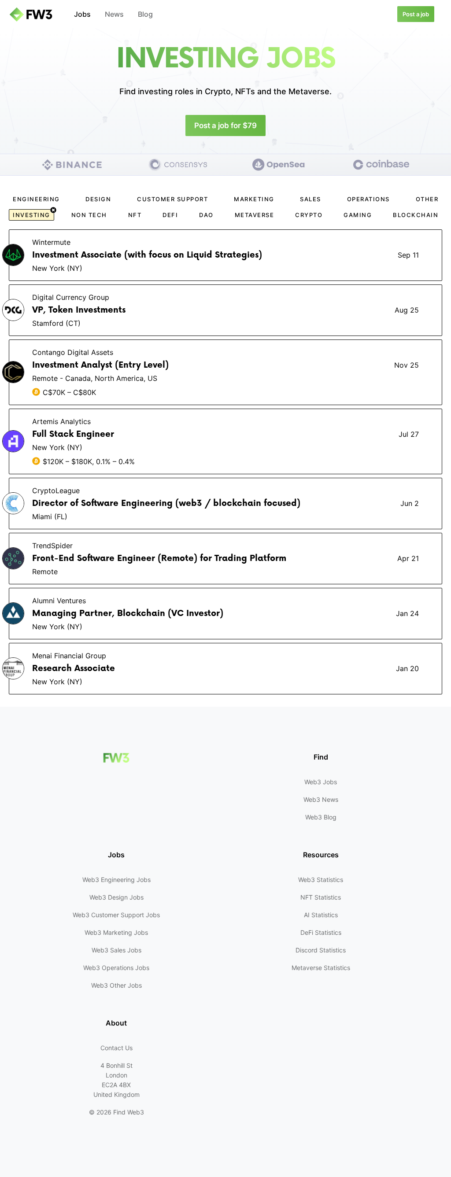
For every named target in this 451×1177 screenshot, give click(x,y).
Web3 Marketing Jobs (116, 932)
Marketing (254, 199)
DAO (206, 214)
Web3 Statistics (320, 879)
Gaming (358, 214)
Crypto (308, 214)
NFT (135, 214)
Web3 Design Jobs (116, 897)
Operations (368, 199)
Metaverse (254, 214)
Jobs (82, 14)
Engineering (36, 199)
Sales (310, 199)
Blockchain (415, 214)
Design (98, 199)
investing (31, 214)
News (114, 14)
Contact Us (116, 1048)
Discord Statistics (321, 950)
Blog (145, 14)
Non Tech (89, 214)
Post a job (416, 14)
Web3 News (320, 799)
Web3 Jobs (320, 782)
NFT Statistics (320, 897)
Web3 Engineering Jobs (116, 879)
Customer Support (172, 199)
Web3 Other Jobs (116, 985)
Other (427, 199)
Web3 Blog (320, 817)
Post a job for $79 (225, 125)
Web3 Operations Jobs (116, 967)
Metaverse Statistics (321, 967)
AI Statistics (321, 915)
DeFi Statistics (320, 932)
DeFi (170, 214)
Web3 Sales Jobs (116, 950)
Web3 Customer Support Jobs (116, 915)
